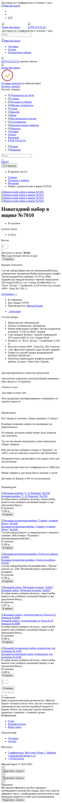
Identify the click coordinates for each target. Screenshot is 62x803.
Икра (13, 115)
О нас (11, 721)
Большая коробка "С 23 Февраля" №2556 (24, 496)
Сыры (14, 108)
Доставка (13, 46)
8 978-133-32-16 (10, 61)
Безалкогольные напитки (25, 125)
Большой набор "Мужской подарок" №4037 (26, 590)
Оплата (12, 49)
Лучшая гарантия (11, 83)
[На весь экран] (9, 692)
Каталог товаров (10, 86)
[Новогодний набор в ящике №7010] (22, 192)
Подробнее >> (9, 294)
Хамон (14, 146)
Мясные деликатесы (22, 105)
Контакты (13, 137)
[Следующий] (6, 695)
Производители (17, 724)
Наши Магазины (10, 67)
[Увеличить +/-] (12, 692)
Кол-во (5, 240)
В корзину (8, 259)
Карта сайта (14, 727)
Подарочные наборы (19, 52)
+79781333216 (16, 758)
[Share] (6, 692)
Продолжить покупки (13, 771)
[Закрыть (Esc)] (2, 692)
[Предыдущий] (2, 695)
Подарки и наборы (21, 101)
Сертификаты (18, 121)
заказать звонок (28, 61)
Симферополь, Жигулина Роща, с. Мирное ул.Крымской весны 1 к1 (32, 754)
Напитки (16, 128)
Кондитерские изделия (23, 118)
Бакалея (15, 111)
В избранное (15, 299)
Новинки (16, 149)
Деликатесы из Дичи (22, 95)
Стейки (15, 98)
